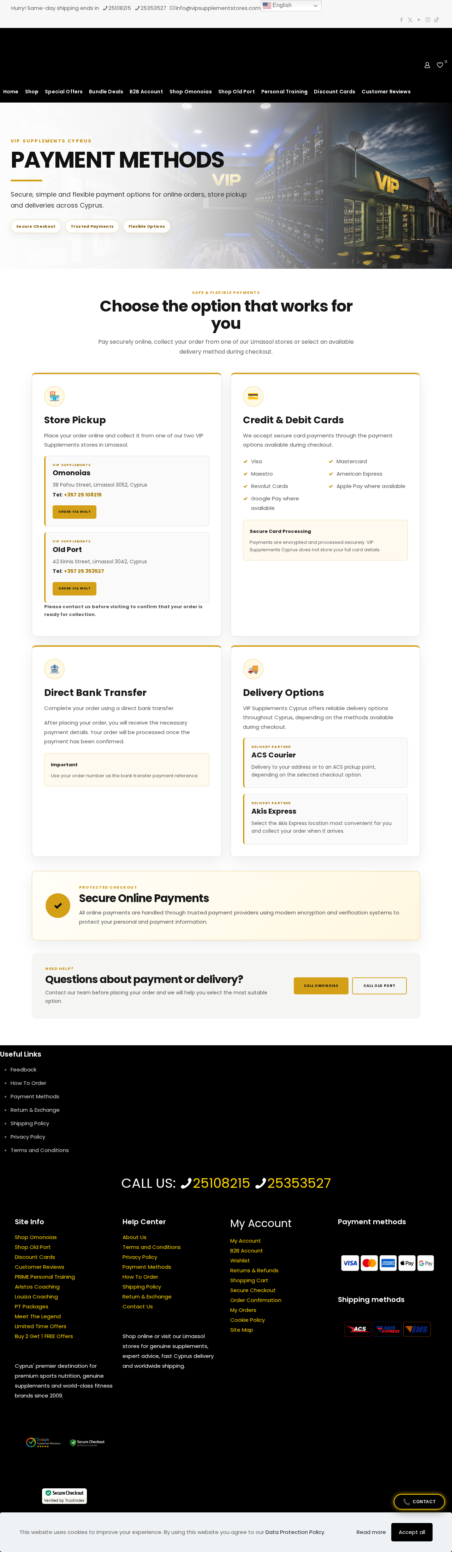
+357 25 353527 (84, 571)
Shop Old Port (33, 1247)
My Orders (243, 1310)
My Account (245, 1241)
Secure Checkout (253, 1290)
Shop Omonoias (36, 1237)
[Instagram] (427, 19)
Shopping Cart (249, 1280)
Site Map (241, 1330)
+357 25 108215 (83, 494)
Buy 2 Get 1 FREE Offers (44, 1336)
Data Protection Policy (295, 1532)
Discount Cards (35, 1257)
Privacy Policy (28, 1136)
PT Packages (31, 1306)
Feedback (23, 1069)
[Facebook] (401, 19)
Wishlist (240, 1261)
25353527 (153, 8)
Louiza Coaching (36, 1297)
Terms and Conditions (40, 1150)
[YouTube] (419, 19)
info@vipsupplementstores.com (218, 8)
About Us (135, 1237)
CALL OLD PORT (379, 985)
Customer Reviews (39, 1267)
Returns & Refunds (254, 1270)
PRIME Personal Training (45, 1277)
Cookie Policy (247, 1320)
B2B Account (246, 1251)
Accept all (412, 1532)
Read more (371, 1532)
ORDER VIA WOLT (74, 512)
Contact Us (138, 1306)
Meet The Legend (38, 1316)
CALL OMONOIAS (321, 985)
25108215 (119, 8)
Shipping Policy (30, 1123)
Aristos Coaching (37, 1287)
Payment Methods (35, 1096)
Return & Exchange (35, 1110)
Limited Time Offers (40, 1326)
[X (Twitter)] (410, 19)
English (281, 5)
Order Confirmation (255, 1300)
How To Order (28, 1083)
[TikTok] (436, 19)
